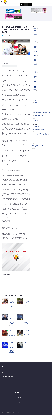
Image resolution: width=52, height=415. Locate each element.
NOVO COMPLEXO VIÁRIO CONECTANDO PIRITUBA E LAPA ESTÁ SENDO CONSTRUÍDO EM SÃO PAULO (40, 134)
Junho (35, 30)
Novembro (36, 41)
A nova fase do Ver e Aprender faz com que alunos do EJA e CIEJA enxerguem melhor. (26, 334)
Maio (35, 48)
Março (35, 34)
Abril (35, 33)
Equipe (33, 408)
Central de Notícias (14, 35)
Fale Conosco (45, 408)
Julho (35, 46)
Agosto (35, 29)
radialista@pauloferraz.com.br (21, 402)
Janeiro (35, 37)
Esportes (35, 104)
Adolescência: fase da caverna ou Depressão (26, 344)
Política (35, 110)
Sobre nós (18, 408)
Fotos (38, 408)
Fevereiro (36, 35)
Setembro (36, 43)
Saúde (35, 118)
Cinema (35, 100)
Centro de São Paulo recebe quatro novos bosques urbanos (26, 301)
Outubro (35, 42)
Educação (36, 102)
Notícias (11, 408)
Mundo (35, 108)
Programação (26, 408)
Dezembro (36, 40)
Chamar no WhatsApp (20, 399)
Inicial (5, 408)
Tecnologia (36, 120)
